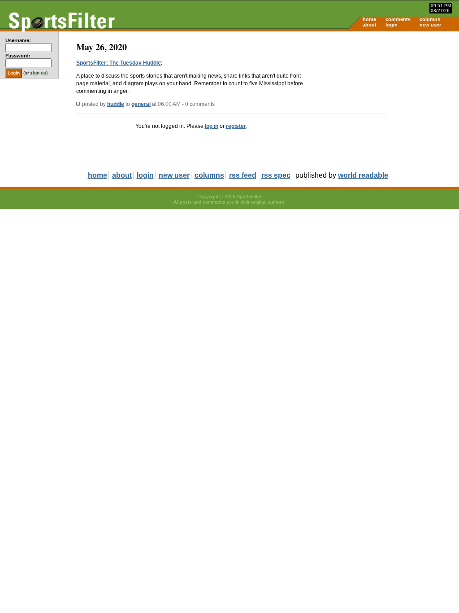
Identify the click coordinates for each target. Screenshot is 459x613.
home (369, 19)
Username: (18, 40)
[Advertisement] (382, 101)
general (141, 104)
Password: (17, 55)
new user (430, 24)
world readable (363, 175)
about (370, 24)
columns (430, 19)
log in (211, 126)
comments (398, 19)
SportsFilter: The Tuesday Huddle (118, 63)
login (391, 24)
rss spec (275, 175)
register (236, 126)
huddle (115, 104)
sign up (38, 72)
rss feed (242, 175)
